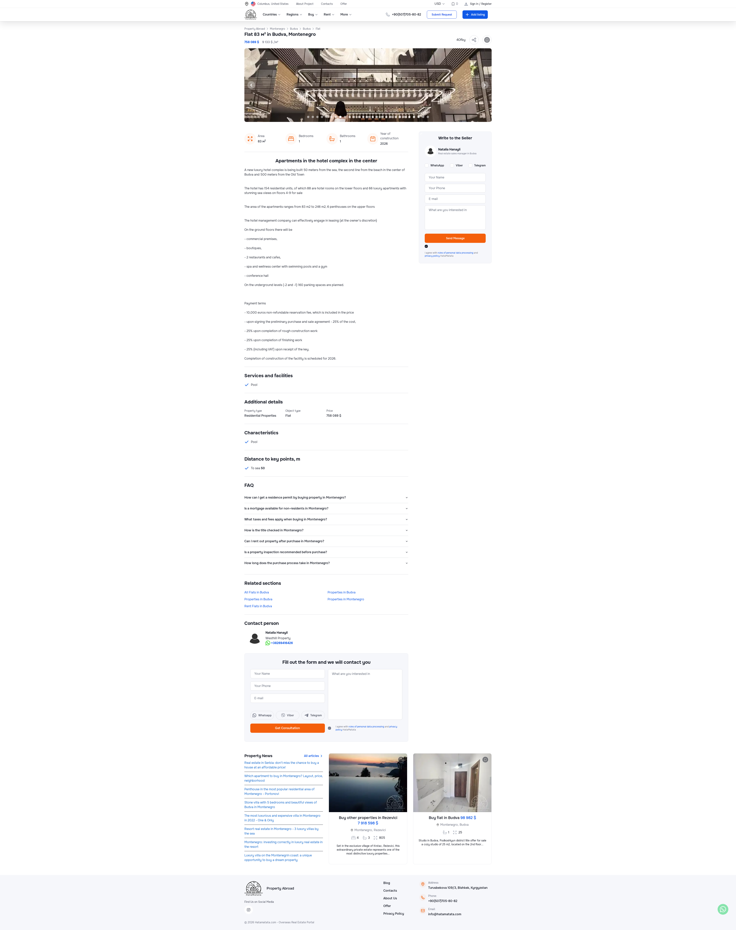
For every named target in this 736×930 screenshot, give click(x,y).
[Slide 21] (400, 117)
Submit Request (442, 14)
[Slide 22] (405, 117)
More (344, 14)
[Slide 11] (354, 117)
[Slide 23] (409, 117)
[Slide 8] (340, 117)
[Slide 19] (391, 117)
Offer (343, 4)
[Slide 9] (345, 117)
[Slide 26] (423, 117)
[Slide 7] (336, 117)
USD (438, 4)
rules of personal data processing (367, 726)
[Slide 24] (414, 117)
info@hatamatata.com (444, 914)
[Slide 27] (428, 117)
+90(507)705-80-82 (442, 901)
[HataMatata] (253, 888)
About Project (304, 4)
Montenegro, (363, 830)
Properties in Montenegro (346, 599)
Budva (464, 825)
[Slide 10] (349, 117)
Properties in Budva (342, 592)
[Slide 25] (418, 117)
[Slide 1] (308, 117)
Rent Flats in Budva (258, 606)
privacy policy (432, 255)
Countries (270, 14)
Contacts (327, 4)
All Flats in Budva (256, 592)
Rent (327, 14)
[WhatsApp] (723, 909)
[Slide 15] (372, 117)
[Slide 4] (322, 117)
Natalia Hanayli (276, 633)
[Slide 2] (313, 117)
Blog (386, 883)
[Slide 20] (395, 117)
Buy (311, 14)
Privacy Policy (393, 914)
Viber (459, 165)
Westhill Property (278, 638)
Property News (258, 755)
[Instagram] (248, 910)
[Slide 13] (363, 117)
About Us (390, 898)
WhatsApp (437, 165)
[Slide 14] (368, 117)
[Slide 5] (326, 117)
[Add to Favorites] (487, 39)
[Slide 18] (386, 117)
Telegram (480, 165)
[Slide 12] (359, 117)
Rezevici (380, 830)
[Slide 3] (317, 117)
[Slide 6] (331, 117)
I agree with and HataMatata (366, 728)
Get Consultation (287, 728)
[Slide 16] (377, 117)
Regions (292, 14)
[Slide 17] (382, 117)
